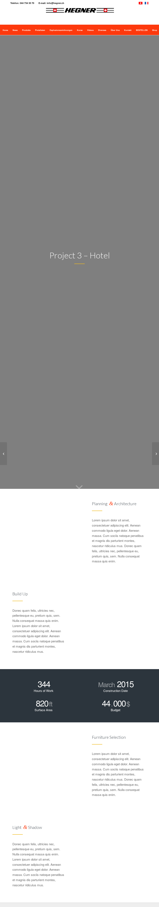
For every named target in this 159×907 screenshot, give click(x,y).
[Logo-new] (80, 15)
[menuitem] (5, 30)
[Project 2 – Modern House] (3, 453)
